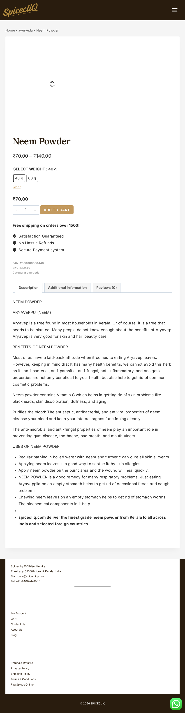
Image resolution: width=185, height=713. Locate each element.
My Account (18, 613)
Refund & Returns (22, 663)
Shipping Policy (20, 673)
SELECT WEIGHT (29, 169)
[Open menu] (176, 10)
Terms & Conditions (23, 679)
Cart (13, 618)
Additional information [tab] (67, 287)
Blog (13, 635)
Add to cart (57, 210)
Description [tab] (29, 287)
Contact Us (18, 624)
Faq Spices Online (22, 684)
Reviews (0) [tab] (106, 287)
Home (10, 30)
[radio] (19, 178)
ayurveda (25, 30)
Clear (17, 187)
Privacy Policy (20, 668)
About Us (16, 629)
